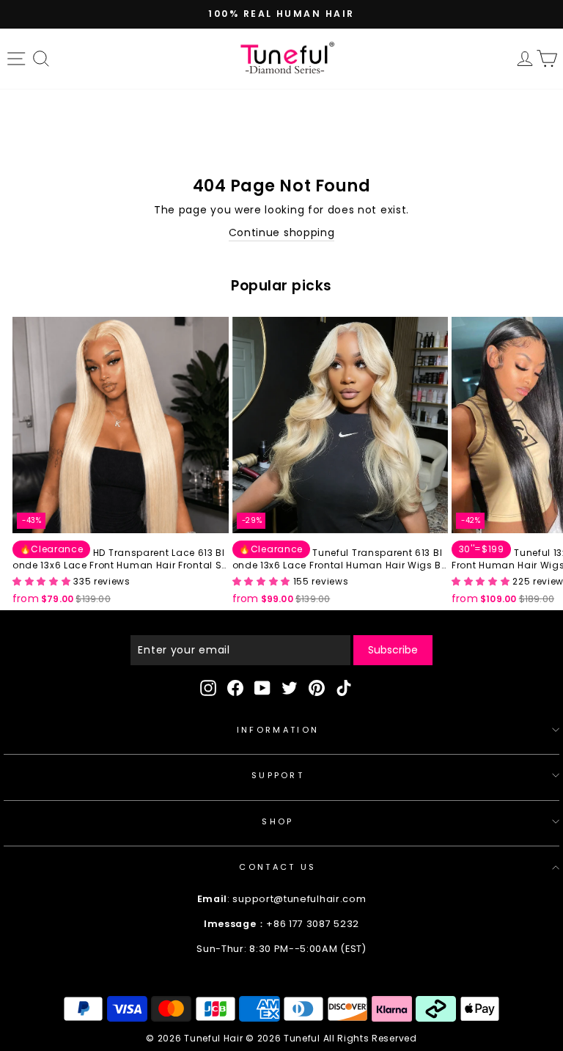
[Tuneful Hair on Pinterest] (317, 688)
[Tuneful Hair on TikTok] (344, 688)
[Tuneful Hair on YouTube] (262, 688)
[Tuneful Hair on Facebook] (235, 688)
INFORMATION (278, 730)
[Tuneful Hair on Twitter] (290, 688)
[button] (42, 581)
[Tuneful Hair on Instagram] (208, 688)
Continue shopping (282, 233)
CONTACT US (277, 867)
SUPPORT (277, 775)
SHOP (277, 821)
